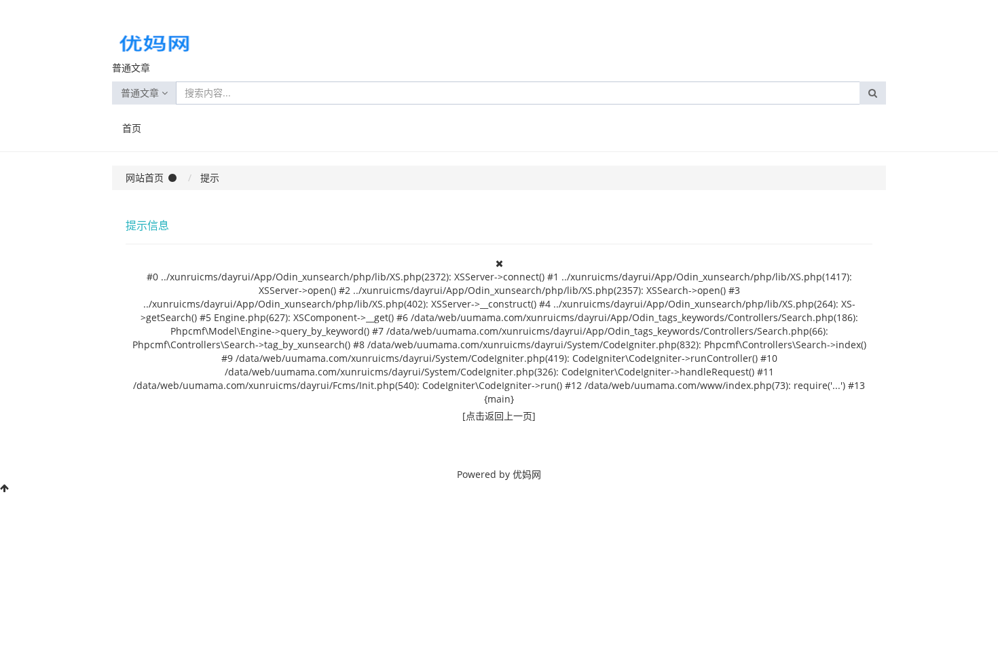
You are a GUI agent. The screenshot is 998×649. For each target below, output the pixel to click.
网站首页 (145, 177)
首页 (131, 128)
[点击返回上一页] (499, 415)
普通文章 (141, 92)
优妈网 (527, 474)
